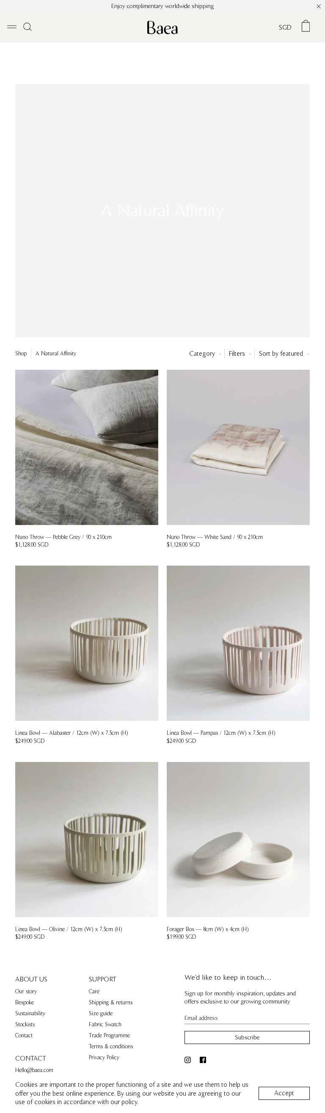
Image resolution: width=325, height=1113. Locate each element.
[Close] (318, 6)
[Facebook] (204, 1060)
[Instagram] (189, 1060)
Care (94, 991)
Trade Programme (109, 1035)
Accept (284, 1093)
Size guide (101, 1013)
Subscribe (247, 1037)
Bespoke (24, 1002)
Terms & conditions (111, 1046)
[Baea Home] (162, 27)
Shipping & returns (110, 1002)
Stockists (25, 1024)
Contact (24, 1035)
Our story (26, 991)
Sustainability (30, 1013)
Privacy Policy (104, 1057)
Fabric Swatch (105, 1024)
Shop (21, 353)
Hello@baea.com (34, 1070)
